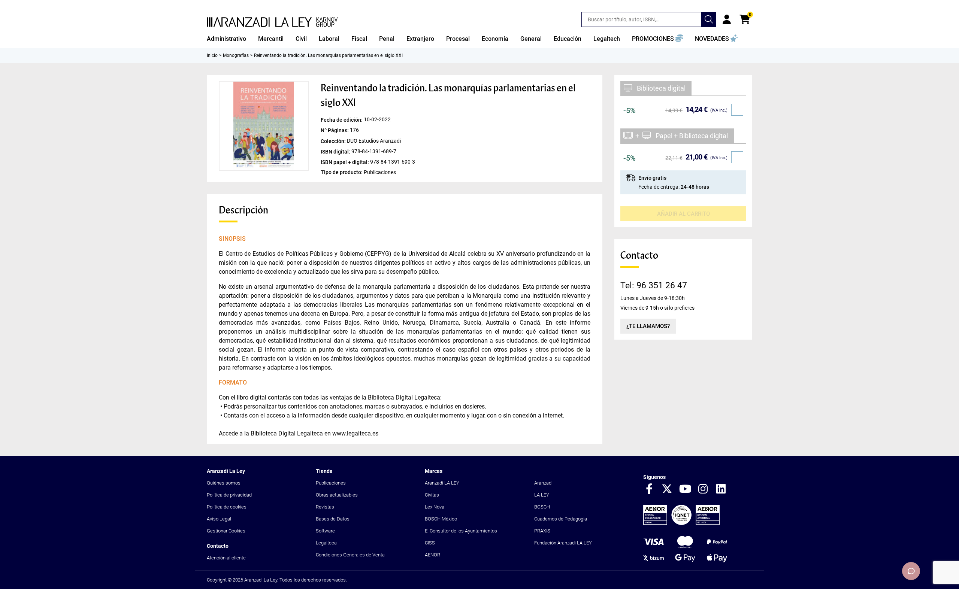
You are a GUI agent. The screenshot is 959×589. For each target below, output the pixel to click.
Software (325, 531)
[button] (657, 39)
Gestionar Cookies (226, 531)
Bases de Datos (333, 519)
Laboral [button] (329, 38)
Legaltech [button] (606, 38)
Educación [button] (567, 38)
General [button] (531, 38)
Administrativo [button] (226, 38)
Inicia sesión (726, 19)
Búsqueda (708, 19)
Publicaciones (331, 483)
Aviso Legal (219, 519)
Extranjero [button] (420, 38)
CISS (430, 543)
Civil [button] (301, 38)
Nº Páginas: (335, 130)
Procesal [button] (458, 38)
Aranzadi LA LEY (442, 483)
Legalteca (326, 543)
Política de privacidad (229, 495)
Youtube (685, 489)
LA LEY (541, 495)
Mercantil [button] (271, 38)
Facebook (649, 489)
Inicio (212, 55)
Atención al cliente (226, 558)
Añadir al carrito (683, 213)
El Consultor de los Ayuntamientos (461, 531)
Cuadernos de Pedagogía (560, 519)
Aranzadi (543, 483)
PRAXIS (542, 531)
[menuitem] (226, 39)
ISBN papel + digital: (345, 162)
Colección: (334, 141)
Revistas (325, 507)
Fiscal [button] (359, 38)
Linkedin (721, 489)
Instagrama (703, 489)
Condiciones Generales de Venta (350, 555)
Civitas (432, 495)
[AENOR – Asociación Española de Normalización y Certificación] (681, 523)
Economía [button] (495, 38)
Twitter (667, 489)
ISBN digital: (336, 151)
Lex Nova (434, 507)
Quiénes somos (223, 483)
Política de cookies (226, 507)
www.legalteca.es (355, 433)
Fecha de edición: (342, 120)
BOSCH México (441, 519)
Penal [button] (386, 38)
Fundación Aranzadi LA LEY (563, 543)
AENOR (432, 555)
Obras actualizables (337, 495)
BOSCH (542, 507)
